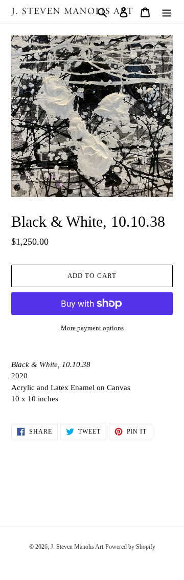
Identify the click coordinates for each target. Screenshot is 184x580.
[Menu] (166, 12)
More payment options (92, 328)
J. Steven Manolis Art (77, 546)
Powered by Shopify (130, 546)
